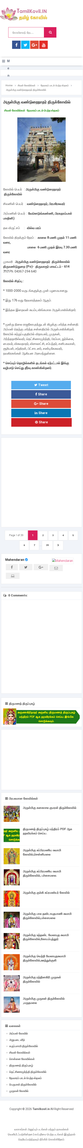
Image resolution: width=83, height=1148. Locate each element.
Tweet (43, 385)
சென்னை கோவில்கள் (22, 1059)
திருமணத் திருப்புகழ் (21, 1065)
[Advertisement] (41, 481)
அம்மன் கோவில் (18, 1033)
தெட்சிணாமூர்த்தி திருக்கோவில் (27, 1071)
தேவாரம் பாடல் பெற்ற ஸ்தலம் (43, 110)
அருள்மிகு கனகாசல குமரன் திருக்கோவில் (49, 808)
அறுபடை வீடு (17, 1039)
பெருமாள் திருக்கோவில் (22, 1084)
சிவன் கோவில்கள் (14, 110)
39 (47, 545)
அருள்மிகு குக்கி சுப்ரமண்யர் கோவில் (46, 892)
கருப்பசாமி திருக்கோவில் (23, 1046)
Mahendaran (14, 560)
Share (42, 394)
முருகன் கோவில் (18, 1091)
